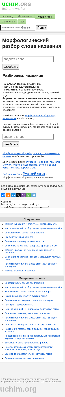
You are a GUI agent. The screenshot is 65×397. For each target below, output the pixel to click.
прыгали (55, 161)
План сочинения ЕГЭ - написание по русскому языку (32, 309)
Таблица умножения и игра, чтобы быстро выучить (31, 224)
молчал (7, 164)
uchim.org (18, 389)
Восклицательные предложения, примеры (26, 342)
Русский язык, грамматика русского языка (26, 296)
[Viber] (23, 195)
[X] (18, 195)
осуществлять (29, 164)
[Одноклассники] (8, 195)
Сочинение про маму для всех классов (24, 241)
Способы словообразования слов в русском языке (30, 324)
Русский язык (34, 174)
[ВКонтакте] (3, 195)
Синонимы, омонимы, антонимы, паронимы (27, 313)
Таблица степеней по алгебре (20, 270)
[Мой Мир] (13, 195)
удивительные (11, 167)
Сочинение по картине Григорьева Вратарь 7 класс (31, 245)
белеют (43, 164)
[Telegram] (33, 195)
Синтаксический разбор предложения (24, 232)
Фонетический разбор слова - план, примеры (28, 291)
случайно (30, 161)
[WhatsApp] (28, 195)
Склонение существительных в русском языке (28, 354)
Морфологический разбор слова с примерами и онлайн (33, 228)
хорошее (43, 161)
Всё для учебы (11, 174)
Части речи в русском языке (19, 304)
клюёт (16, 164)
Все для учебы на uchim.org (19, 237)
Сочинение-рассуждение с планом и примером (29, 300)
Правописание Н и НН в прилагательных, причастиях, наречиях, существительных (32, 337)
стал (34, 167)
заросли (25, 167)
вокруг (52, 164)
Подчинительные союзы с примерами (24, 358)
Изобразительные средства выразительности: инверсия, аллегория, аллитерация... (29, 348)
